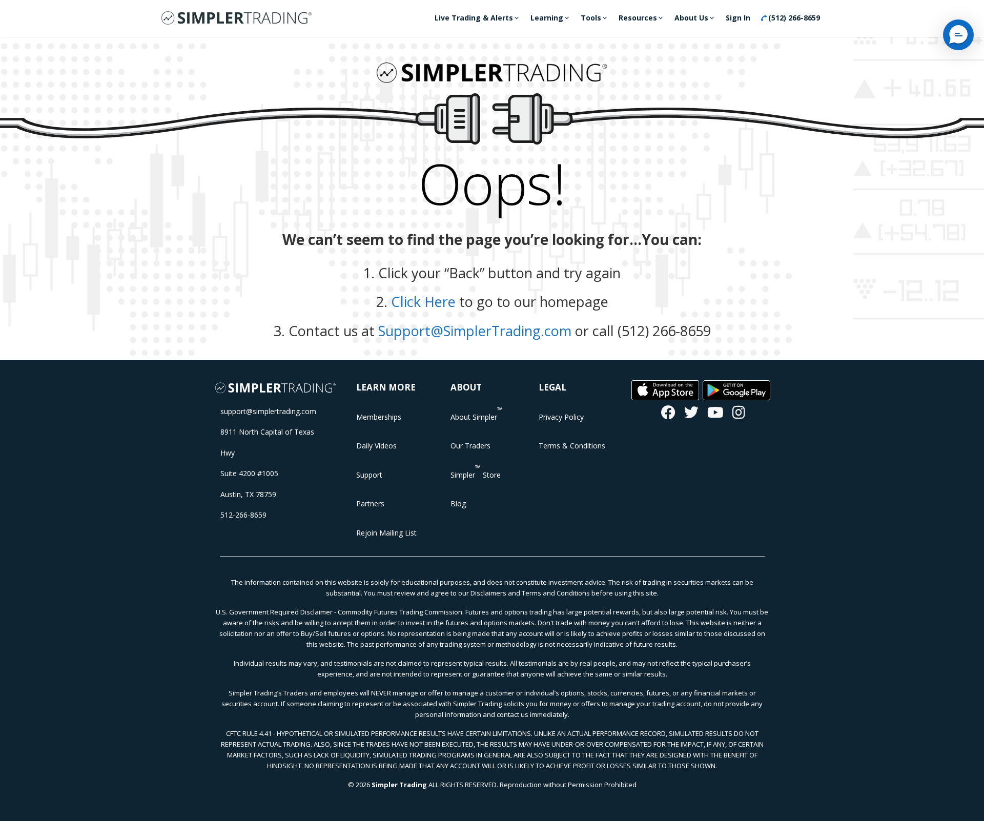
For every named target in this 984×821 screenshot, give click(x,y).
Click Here (423, 301)
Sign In (738, 18)
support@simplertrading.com (268, 411)
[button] (958, 34)
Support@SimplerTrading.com (474, 330)
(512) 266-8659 (793, 18)
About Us (691, 18)
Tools (591, 18)
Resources (638, 18)
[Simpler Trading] (236, 18)
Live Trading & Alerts (474, 18)
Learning (546, 18)
